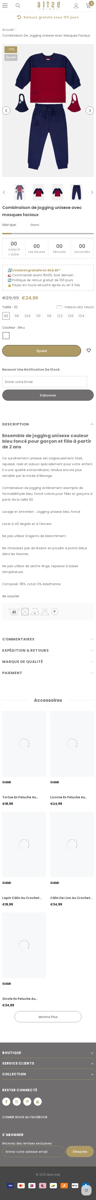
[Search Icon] (18, 5)
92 (6, 316)
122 (60, 316)
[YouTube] (38, 1102)
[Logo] (49, 5)
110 (38, 316)
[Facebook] (6, 1102)
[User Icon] (76, 5)
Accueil (8, 29)
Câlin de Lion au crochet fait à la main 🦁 (70, 898)
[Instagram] (17, 1102)
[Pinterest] (27, 1102)
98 (17, 316)
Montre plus (48, 1017)
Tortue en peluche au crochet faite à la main (21, 797)
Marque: (9, 224)
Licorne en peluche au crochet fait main (67, 797)
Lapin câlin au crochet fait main (21, 898)
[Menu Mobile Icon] (5, 5)
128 (71, 316)
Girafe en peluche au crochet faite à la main (21, 998)
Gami (34, 225)
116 (49, 316)
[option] (48, 110)
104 (28, 316)
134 (82, 316)
